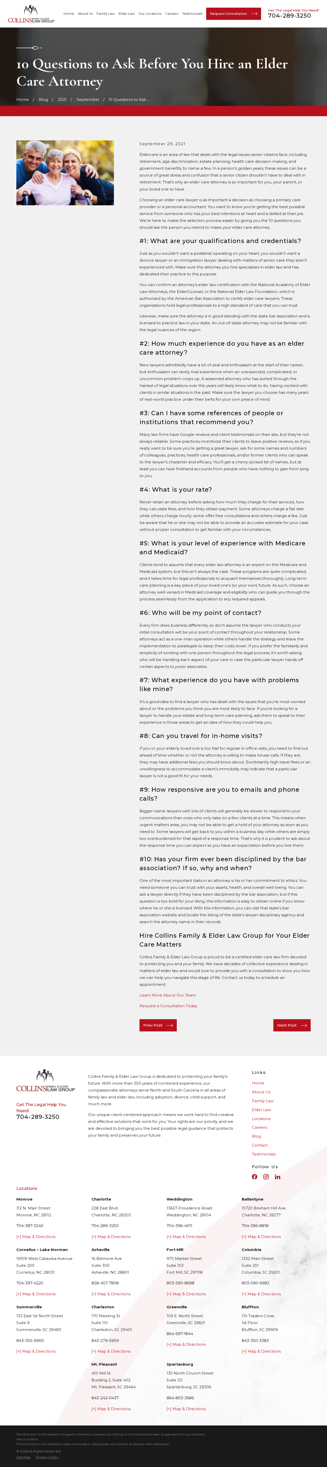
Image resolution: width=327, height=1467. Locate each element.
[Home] (31, 13)
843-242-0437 (105, 1397)
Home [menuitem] (69, 14)
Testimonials (264, 1154)
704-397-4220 (29, 1283)
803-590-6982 (255, 1283)
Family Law (263, 1100)
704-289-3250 (289, 15)
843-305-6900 (30, 1340)
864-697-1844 (180, 1333)
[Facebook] (254, 1176)
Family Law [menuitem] (106, 14)
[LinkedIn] (277, 1176)
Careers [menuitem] (171, 14)
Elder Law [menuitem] (127, 14)
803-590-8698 (180, 1283)
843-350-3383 (255, 1340)
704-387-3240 (29, 1225)
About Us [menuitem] (85, 14)
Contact (259, 1145)
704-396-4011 (179, 1225)
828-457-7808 (105, 1283)
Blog (256, 1136)
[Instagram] (266, 1176)
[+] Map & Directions (35, 1236)
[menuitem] (23, 1457)
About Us (261, 1091)
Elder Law (261, 1109)
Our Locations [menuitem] (149, 14)
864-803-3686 (180, 1397)
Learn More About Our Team (167, 995)
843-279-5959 (105, 1340)
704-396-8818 (255, 1225)
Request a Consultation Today (168, 1005)
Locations (261, 1118)
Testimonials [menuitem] (192, 14)
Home (258, 1083)
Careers (259, 1127)
